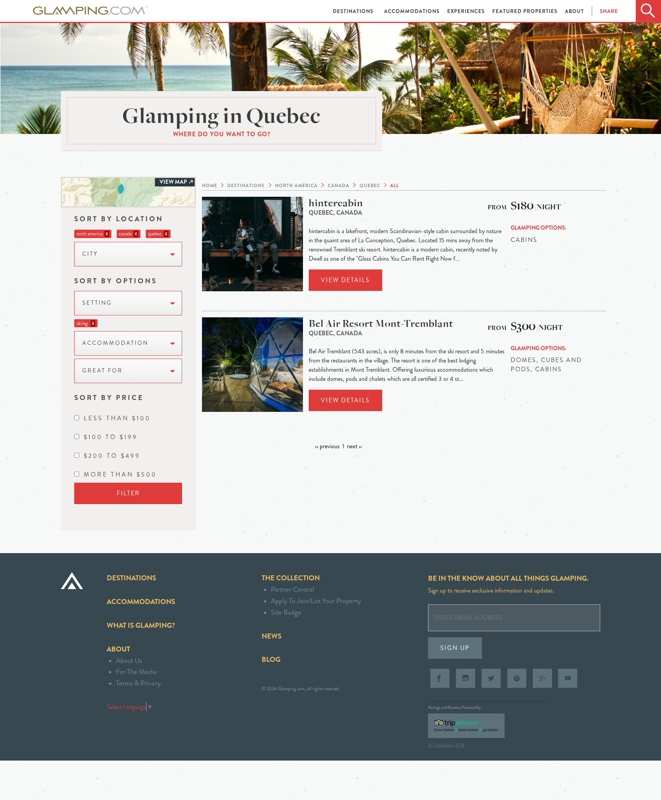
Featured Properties (525, 11)
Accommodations (412, 11)
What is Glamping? (141, 625)
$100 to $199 (111, 437)
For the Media (136, 671)
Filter (128, 493)
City (90, 254)
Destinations (354, 11)
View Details (345, 280)
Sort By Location (118, 219)
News (272, 636)
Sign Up (455, 647)
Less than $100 (117, 418)
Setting (97, 303)
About (574, 11)
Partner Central (292, 589)
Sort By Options (115, 281)
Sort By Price (109, 397)
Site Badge (286, 612)
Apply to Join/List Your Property (316, 601)
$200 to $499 (112, 455)
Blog (271, 659)
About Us (129, 660)
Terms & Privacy (138, 683)
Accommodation (115, 343)
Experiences (466, 11)
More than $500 (120, 474)
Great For (102, 371)
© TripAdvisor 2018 (446, 744)
